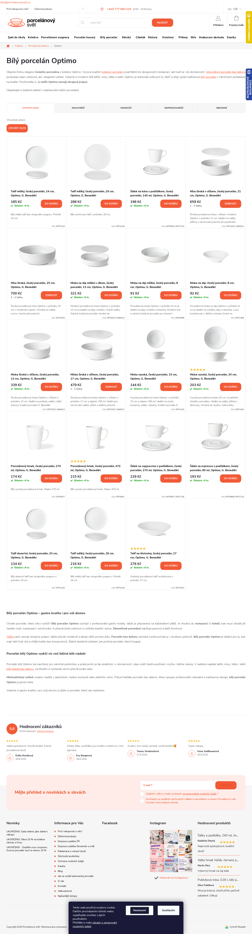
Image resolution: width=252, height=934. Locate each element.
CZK (235, 9)
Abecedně (221, 108)
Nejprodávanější (173, 108)
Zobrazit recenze (45, 731)
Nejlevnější (78, 108)
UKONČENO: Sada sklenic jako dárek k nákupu (27, 833)
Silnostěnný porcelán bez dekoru (225, 72)
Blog (60, 871)
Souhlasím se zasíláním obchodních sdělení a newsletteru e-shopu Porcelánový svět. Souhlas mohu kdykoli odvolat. (191, 800)
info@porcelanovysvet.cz (15, 2)
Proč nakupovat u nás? (18, 9)
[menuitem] (17, 37)
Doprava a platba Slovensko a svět (76, 846)
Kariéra (61, 866)
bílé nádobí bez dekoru (20, 669)
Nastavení (139, 910)
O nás (61, 881)
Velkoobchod (65, 891)
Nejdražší (126, 108)
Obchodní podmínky (68, 856)
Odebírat (226, 785)
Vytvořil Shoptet (237, 927)
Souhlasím (168, 910)
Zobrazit (231, 203)
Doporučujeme (30, 108)
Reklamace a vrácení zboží (72, 851)
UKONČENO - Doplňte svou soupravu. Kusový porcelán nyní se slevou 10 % (27, 849)
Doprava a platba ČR (69, 841)
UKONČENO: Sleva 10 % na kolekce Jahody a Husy (26, 841)
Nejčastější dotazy (67, 896)
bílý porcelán (208, 77)
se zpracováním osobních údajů (199, 793)
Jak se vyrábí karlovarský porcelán (76, 876)
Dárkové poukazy (43, 9)
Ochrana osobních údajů (71, 861)
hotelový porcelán (112, 72)
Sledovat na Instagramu (173, 878)
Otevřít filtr (17, 128)
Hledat (162, 23)
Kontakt (62, 886)
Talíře (10, 637)
